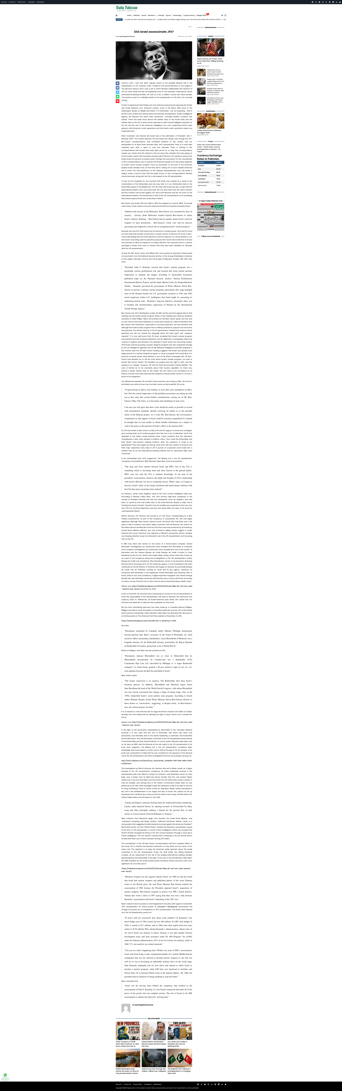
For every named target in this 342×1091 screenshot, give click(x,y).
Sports (168, 15)
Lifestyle (161, 15)
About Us (4, 2)
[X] (117, 92)
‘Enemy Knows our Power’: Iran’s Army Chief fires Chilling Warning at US (210, 61)
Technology (177, 15)
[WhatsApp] (117, 96)
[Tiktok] (326, 2)
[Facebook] (312, 2)
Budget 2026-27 (202, 15)
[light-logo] (127, 8)
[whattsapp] (5, 1075)
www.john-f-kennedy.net (167, 907)
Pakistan (137, 15)
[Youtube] (319, 2)
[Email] (117, 101)
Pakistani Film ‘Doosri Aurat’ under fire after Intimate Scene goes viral (215, 72)
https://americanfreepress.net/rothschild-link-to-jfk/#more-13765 (148, 621)
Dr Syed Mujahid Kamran (126, 36)
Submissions (40, 2)
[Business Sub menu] (155, 15)
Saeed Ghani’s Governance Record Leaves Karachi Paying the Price (154, 1044)
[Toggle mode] (222, 15)
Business (151, 15)
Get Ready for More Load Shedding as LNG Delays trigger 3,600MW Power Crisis (175, 19)
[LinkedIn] (117, 88)
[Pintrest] (329, 2)
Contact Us (12, 2)
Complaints (31, 2)
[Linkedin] (333, 2)
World (144, 15)
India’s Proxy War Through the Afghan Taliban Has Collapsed (154, 1070)
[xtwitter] (316, 2)
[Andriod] (336, 2)
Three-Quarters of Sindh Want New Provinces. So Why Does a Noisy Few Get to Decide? (127, 1045)
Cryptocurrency (189, 15)
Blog (190, 26)
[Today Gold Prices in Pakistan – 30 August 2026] (210, 121)
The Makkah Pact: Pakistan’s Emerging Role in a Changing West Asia (179, 1071)
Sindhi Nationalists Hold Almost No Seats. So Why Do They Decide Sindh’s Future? (127, 1071)
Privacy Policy (21, 2)
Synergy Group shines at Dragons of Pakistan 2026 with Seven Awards (215, 91)
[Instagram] (323, 2)
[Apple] (340, 2)
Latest (129, 15)
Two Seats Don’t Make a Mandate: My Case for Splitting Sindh (177, 1044)
